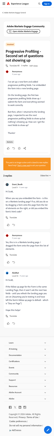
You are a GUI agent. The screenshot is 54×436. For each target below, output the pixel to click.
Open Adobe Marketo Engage (25, 31)
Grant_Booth (17, 184)
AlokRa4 (15, 273)
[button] (15, 65)
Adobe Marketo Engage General (15, 13)
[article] (27, 205)
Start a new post (23, 165)
